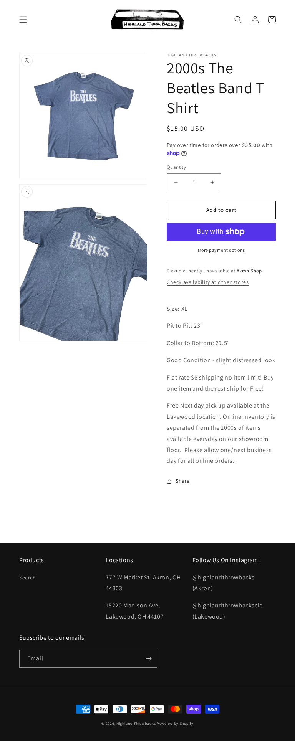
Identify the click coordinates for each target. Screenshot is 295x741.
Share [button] (183, 480)
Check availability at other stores (208, 282)
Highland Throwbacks (136, 723)
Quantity (176, 167)
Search (27, 577)
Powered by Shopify (175, 723)
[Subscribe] (148, 659)
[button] (23, 19)
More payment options (221, 250)
